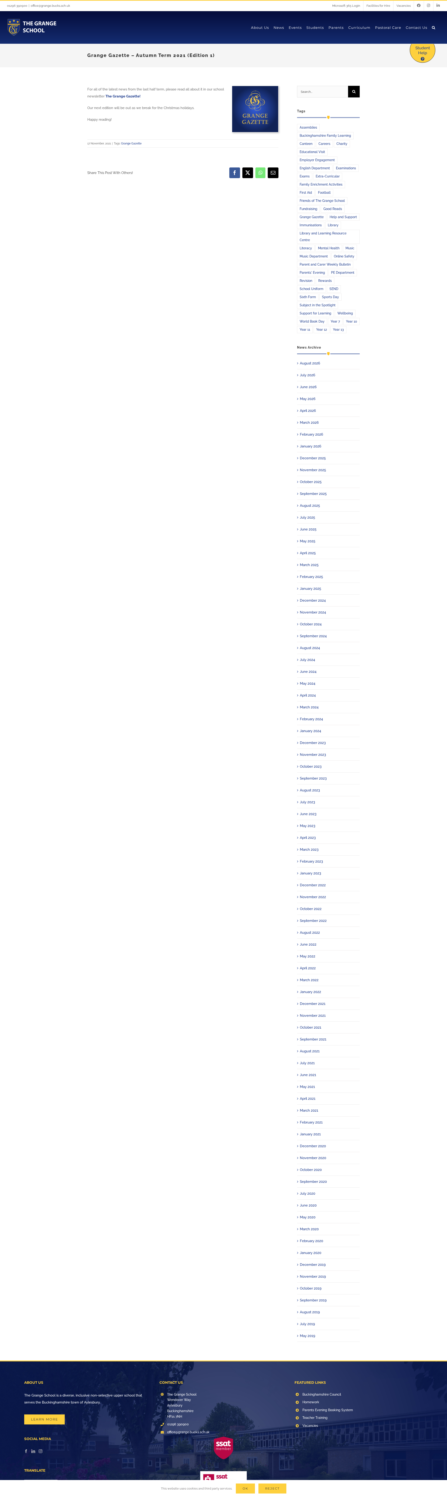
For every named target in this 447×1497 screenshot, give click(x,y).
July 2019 (307, 1324)
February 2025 (311, 577)
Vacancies (310, 1425)
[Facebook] (26, 1451)
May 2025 (307, 541)
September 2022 (313, 921)
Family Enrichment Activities (321, 184)
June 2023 (308, 814)
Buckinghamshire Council (321, 1394)
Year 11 (305, 329)
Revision (306, 281)
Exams (305, 176)
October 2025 (311, 482)
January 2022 (310, 992)
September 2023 (313, 778)
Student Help (422, 50)
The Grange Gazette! (123, 96)
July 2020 (307, 1193)
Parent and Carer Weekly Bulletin (325, 264)
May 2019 (307, 1336)
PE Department (342, 272)
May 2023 (307, 826)
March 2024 (309, 707)
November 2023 (313, 755)
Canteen (306, 144)
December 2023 (313, 743)
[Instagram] (40, 1451)
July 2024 (307, 660)
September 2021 (313, 1039)
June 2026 (308, 387)
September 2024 (313, 636)
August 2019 (310, 1312)
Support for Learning (315, 313)
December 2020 (313, 1146)
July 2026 (307, 375)
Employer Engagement (317, 160)
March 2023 (309, 849)
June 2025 (308, 529)
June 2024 (308, 672)
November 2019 (313, 1276)
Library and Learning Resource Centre (323, 236)
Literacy (306, 248)
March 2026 (309, 422)
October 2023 (311, 766)
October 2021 (310, 1027)
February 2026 (311, 434)
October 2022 (311, 909)
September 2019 (313, 1300)
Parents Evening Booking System (327, 1410)
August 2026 (310, 363)
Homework (310, 1402)
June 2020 (308, 1205)
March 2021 (309, 1110)
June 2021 (308, 1075)
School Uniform (311, 289)
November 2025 (313, 470)
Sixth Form (308, 297)
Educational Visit (312, 152)
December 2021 (312, 1004)
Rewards (325, 281)
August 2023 (310, 790)
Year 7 (335, 321)
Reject (272, 1488)
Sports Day (330, 297)
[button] (433, 27)
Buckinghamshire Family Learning (325, 135)
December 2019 (313, 1265)
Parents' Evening (312, 272)
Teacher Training (315, 1418)
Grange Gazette (131, 143)
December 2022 (313, 885)
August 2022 (310, 932)
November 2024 (313, 612)
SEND (333, 289)
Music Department (314, 256)
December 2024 (313, 600)
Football (324, 192)
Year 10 (351, 321)
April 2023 (308, 838)
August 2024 (310, 648)
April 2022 (308, 968)
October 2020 (311, 1170)
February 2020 (311, 1241)
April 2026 (308, 411)
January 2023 (310, 873)
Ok (245, 1488)
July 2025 (307, 517)
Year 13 (338, 329)
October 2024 (311, 624)
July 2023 (307, 802)
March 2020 (309, 1229)
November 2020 (313, 1158)
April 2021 (307, 1099)
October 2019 (311, 1288)
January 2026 (310, 446)
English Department (315, 168)
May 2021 (307, 1087)
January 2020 (310, 1253)
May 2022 (307, 956)
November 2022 (313, 897)
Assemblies (308, 127)
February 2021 (311, 1122)
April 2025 (308, 553)
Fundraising (308, 209)
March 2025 (309, 565)
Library (333, 225)
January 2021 (310, 1134)
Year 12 (321, 329)
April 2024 (308, 695)
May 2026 (307, 399)
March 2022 (309, 980)
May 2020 (307, 1217)
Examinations (346, 168)
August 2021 (310, 1051)
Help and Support (343, 217)
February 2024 (311, 719)
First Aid (306, 192)
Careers (324, 144)
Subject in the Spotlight (317, 305)
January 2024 (310, 731)
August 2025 (310, 505)
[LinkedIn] (33, 1451)
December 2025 (313, 458)
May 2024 (307, 683)
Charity (341, 144)
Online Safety (344, 256)
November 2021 (313, 1016)
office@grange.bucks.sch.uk (50, 5)
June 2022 (308, 944)
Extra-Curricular (328, 176)
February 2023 (311, 861)
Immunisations (311, 225)
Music (349, 248)
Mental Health (328, 248)
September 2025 (313, 494)
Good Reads (332, 209)
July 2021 (307, 1063)
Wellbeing (345, 313)
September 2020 (313, 1182)
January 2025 (310, 589)
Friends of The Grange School (322, 201)
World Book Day (312, 321)
